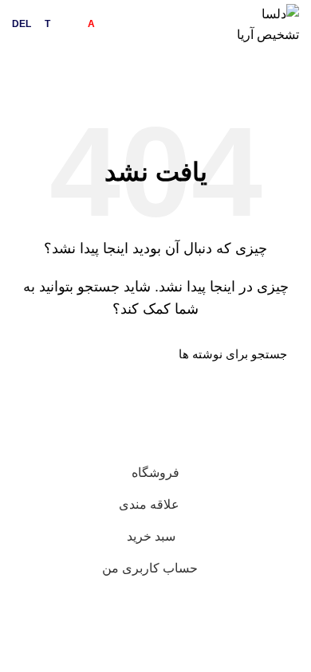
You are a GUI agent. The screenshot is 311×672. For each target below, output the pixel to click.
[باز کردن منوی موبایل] (28, 69)
